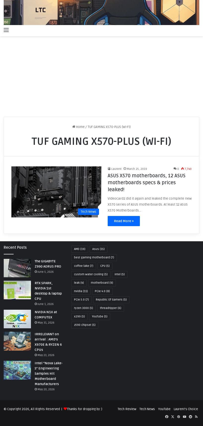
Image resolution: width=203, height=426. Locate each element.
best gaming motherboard (94, 257)
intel (120, 274)
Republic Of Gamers (111, 300)
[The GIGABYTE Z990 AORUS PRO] (17, 268)
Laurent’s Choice (186, 409)
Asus (98, 249)
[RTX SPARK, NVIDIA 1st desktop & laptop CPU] (17, 290)
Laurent (116, 169)
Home (80, 127)
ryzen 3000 (83, 308)
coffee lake (83, 266)
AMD (79, 249)
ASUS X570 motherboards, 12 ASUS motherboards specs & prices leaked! (146, 183)
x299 (79, 316)
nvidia (81, 291)
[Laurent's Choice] (101, 12)
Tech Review (127, 409)
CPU (105, 266)
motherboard (102, 283)
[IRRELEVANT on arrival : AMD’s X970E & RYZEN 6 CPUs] (17, 341)
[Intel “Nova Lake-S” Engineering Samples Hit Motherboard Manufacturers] (17, 370)
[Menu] (6, 30)
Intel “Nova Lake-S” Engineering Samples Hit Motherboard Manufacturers (49, 373)
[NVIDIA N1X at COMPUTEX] (17, 319)
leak (79, 283)
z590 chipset (85, 325)
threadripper (110, 308)
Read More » (124, 221)
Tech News (147, 409)
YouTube (99, 316)
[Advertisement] (101, 78)
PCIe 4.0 (102, 291)
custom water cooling (91, 274)
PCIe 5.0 (81, 300)
